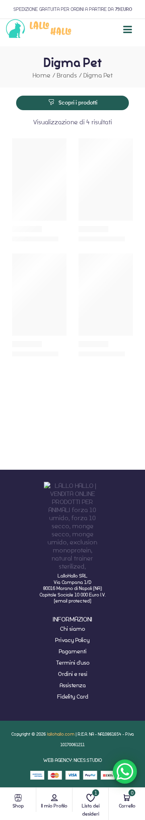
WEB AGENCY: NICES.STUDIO (72, 760)
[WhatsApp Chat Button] (125, 771)
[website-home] (39, 29)
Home (41, 75)
